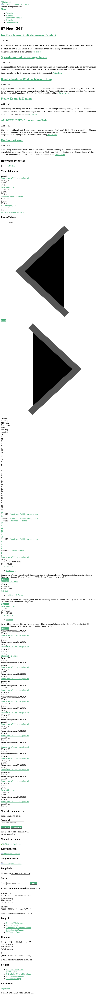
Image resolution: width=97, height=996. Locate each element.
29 (2, 532)
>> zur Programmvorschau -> (13, 212)
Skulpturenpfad (12, 22)
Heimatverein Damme (15, 930)
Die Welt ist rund (12, 140)
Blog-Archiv (6, 873)
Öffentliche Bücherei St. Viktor (18, 928)
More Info (5, 579)
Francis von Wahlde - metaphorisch (15, 178)
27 (2, 528)
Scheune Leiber (7, 566)
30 (2, 534)
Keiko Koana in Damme (16, 98)
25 (2, 523)
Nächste (12, 166)
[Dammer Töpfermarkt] (10, 854)
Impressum (5, 988)
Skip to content (7, 2)
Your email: (5, 820)
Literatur (9, 620)
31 (2, 537)
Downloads (10, 20)
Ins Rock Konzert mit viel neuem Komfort (28, 35)
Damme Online (12, 925)
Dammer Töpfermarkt (14, 923)
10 (8, 166)
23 (2, 512)
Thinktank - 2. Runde (18, 521)
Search (3, 883)
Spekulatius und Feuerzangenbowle (24, 57)
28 (2, 530)
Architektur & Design (14, 595)
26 (2, 525)
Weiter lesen (36, 52)
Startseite (9, 13)
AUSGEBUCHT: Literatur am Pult (24, 120)
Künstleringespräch (8, 205)
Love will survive (8, 187)
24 (2, 516)
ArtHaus (4, 591)
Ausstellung (11, 571)
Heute (3, 320)
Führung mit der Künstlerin (12, 196)
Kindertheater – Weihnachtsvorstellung (26, 79)
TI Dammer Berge (13, 932)
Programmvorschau (14, 18)
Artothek (9, 15)
